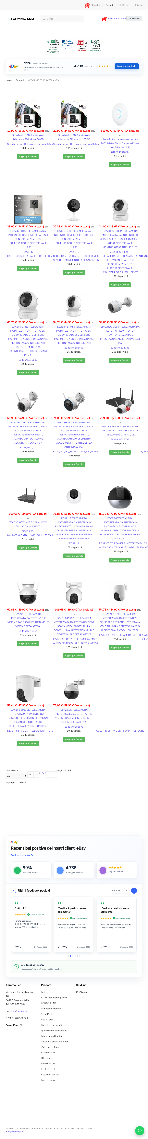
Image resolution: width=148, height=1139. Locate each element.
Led (43, 992)
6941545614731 (120, 347)
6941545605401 (74, 347)
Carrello (96, 5)
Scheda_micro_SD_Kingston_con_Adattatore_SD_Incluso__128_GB (88, 144)
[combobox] (62, 18)
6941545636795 (120, 439)
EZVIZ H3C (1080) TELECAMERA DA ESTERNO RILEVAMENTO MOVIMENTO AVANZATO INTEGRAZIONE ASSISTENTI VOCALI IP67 (120, 335)
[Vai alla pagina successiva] (48, 774)
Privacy (138, 5)
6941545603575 (74, 726)
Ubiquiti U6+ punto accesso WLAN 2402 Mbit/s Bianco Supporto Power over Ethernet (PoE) (120, 143)
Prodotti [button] (109, 5)
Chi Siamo (124, 5)
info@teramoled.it (20, 1011)
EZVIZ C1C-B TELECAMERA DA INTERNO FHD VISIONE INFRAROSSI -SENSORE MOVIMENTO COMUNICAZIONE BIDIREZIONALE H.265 (74, 239)
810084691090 (120, 152)
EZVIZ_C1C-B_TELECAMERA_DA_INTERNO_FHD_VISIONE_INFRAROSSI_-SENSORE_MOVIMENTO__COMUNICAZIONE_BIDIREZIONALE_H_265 (90, 256)
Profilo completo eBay (24, 855)
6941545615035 (28, 360)
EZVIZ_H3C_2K (28, 447)
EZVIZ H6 (74, 543)
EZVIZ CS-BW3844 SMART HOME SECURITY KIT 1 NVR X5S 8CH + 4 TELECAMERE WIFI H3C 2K (119, 430)
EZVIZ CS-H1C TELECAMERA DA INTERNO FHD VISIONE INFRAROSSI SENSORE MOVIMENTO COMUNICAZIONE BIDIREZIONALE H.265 (28, 239)
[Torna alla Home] (20, 19)
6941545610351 (28, 631)
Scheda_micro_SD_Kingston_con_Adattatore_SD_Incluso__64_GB (41, 144)
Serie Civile (47, 1014)
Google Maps (12, 1025)
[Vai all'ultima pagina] (54, 774)
